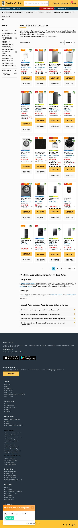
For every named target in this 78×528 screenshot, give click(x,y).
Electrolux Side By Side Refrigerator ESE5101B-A (55, 65)
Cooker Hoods (7, 61)
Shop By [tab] (5, 25)
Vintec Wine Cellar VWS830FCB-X (67, 199)
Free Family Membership (11, 449)
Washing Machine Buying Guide (13, 479)
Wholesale (8, 487)
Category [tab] (5, 30)
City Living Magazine (10, 475)
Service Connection (9, 430)
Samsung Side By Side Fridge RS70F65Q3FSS (54, 241)
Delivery (7, 421)
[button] (31, 73)
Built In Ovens (7, 63)
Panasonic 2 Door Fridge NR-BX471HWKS (26, 241)
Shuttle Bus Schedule (10, 408)
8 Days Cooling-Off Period (12, 435)
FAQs (6, 404)
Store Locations (9, 406)
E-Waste (7, 423)
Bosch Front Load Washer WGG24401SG (26, 199)
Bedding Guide (9, 473)
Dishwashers (7, 56)
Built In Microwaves (9, 66)
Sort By (62, 42)
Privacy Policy (9, 390)
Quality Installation (10, 458)
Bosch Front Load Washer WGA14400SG (26, 153)
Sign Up (66, 3)
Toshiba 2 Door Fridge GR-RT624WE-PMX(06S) (54, 107)
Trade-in (7, 443)
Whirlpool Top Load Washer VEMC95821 (68, 65)
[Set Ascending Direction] (74, 42)
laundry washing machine (28, 283)
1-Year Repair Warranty (11, 460)
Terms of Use (8, 392)
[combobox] (36, 3)
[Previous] (42, 268)
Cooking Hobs (7, 58)
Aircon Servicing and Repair (12, 419)
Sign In (57, 3)
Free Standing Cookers (9, 52)
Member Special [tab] (7, 70)
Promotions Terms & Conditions (13, 425)
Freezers (6, 42)
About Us (7, 384)
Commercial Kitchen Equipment (13, 491)
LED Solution (8, 495)
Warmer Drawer (8, 49)
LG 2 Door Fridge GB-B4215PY (40, 65)
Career (7, 386)
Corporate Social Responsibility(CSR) (15, 394)
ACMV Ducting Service (11, 493)
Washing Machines (9, 33)
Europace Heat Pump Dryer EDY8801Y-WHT (53, 153)
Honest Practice (9, 462)
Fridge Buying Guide (10, 477)
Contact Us (8, 410)
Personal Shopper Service (12, 447)
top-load (30, 286)
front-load (22, 286)
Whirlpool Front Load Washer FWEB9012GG (40, 199)
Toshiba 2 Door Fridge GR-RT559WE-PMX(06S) (69, 107)
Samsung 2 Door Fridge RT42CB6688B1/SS (54, 199)
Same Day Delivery (10, 439)
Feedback (7, 412)
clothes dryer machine (56, 294)
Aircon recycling (9, 497)
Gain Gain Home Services (11, 453)
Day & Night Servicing (10, 464)
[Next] (65, 268)
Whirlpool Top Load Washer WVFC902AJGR (25, 65)
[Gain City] (11, 3)
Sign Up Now (11, 374)
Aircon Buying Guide (10, 471)
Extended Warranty (10, 445)
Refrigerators (8, 44)
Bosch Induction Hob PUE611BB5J (40, 153)
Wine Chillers (7, 47)
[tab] (39, 14)
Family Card (8, 388)
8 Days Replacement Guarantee (13, 437)
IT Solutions (8, 489)
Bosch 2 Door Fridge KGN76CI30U (40, 107)
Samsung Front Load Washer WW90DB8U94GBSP (40, 241)
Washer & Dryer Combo (9, 38)
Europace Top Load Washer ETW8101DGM (25, 107)
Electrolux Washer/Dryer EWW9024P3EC (68, 153)
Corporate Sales (9, 499)
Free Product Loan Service (12, 441)
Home (3, 19)
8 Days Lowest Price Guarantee (13, 433)
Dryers (5, 35)
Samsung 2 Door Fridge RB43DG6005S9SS (69, 241)
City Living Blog (9, 396)
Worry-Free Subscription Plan (13, 451)
